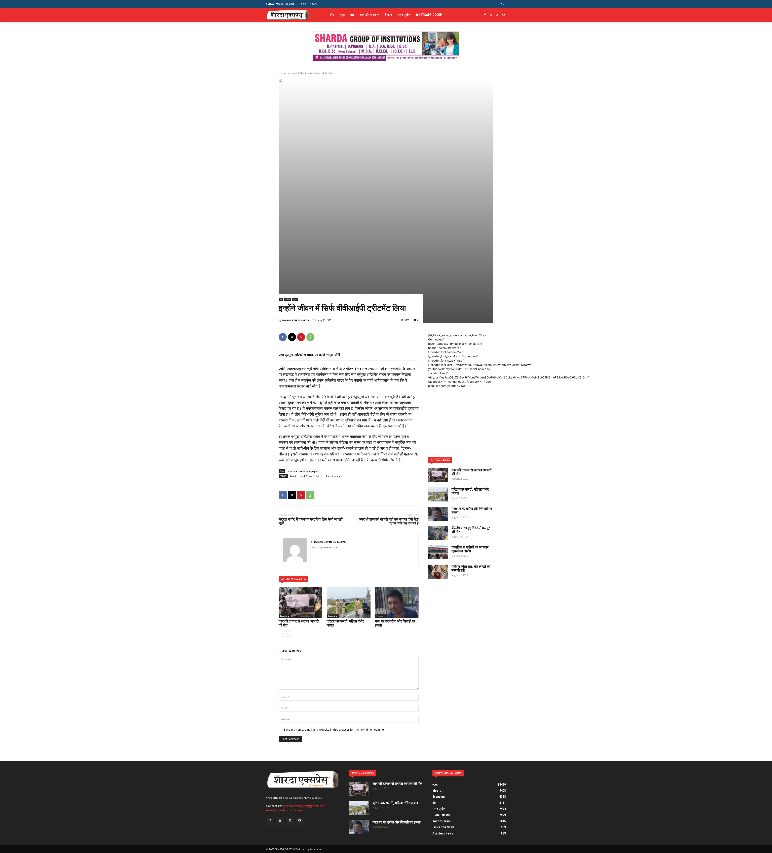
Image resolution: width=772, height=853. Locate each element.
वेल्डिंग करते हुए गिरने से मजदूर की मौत (471, 530)
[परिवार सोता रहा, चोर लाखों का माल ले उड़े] (438, 572)
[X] (497, 15)
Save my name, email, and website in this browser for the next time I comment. (335, 729)
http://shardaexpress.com (324, 547)
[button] (503, 4)
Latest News (333, 476)
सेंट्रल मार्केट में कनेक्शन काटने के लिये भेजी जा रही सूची (311, 521)
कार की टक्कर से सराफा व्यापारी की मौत (299, 623)
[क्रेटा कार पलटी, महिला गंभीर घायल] (348, 602)
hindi (293, 476)
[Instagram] (491, 15)
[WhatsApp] (310, 337)
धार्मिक (287, 299)
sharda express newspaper (303, 471)
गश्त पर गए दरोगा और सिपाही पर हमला (395, 623)
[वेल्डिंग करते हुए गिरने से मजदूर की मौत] (438, 533)
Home (282, 73)
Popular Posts (363, 773)
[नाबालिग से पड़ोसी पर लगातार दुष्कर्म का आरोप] (438, 552)
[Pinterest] (301, 337)
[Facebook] (485, 15)
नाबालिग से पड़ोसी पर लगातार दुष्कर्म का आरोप (470, 549)
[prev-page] (281, 634)
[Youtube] (503, 15)
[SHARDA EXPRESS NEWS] (295, 550)
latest (319, 476)
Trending (285, 616)
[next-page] (287, 634)
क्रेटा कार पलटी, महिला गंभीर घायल (345, 623)
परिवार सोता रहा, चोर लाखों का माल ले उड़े (471, 568)
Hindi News (306, 476)
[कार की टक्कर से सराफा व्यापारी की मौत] (300, 602)
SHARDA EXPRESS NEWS (295, 320)
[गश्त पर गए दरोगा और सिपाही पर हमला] (397, 602)
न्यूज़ (295, 299)
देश (289, 73)
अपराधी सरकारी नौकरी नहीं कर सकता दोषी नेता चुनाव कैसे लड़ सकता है (389, 521)
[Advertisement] (461, 413)
